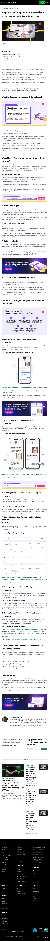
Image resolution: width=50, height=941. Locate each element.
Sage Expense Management (12, 687)
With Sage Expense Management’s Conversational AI (16, 387)
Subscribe (44, 748)
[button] (48, 2)
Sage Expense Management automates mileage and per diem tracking (21, 629)
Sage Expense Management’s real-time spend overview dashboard (20, 577)
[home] (10, 2)
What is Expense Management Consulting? (11, 54)
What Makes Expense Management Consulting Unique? (13, 56)
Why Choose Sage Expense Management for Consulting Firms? (15, 60)
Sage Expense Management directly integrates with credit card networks (22, 474)
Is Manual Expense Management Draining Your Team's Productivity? (23, 639)
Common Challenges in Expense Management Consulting (14, 58)
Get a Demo (42, 2)
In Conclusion (5, 62)
